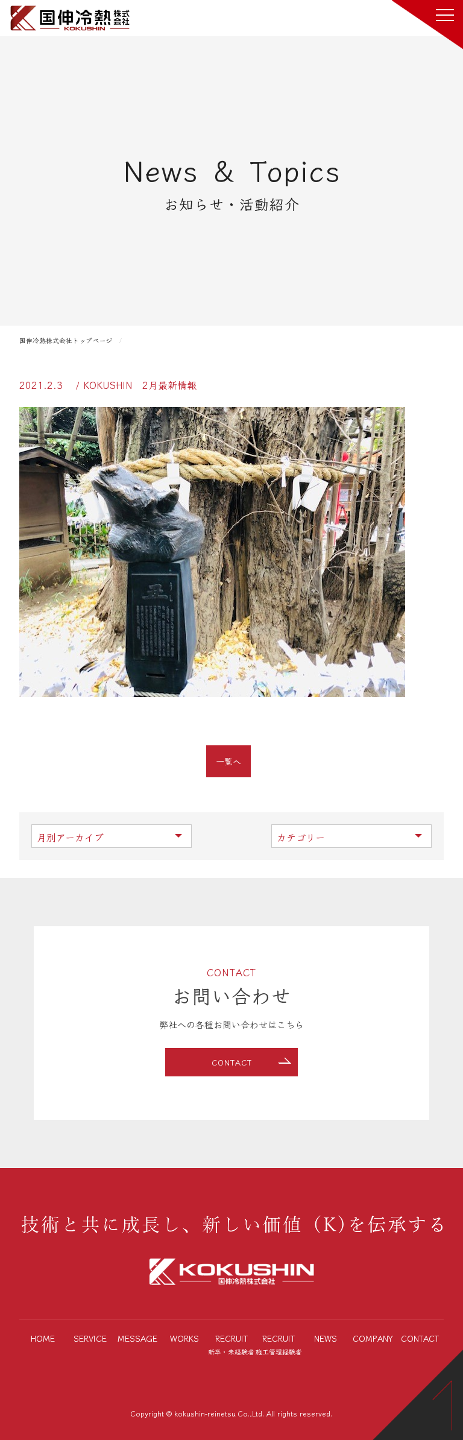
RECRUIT (231, 1344)
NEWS (325, 1338)
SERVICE (90, 1338)
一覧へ (228, 761)
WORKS (184, 1338)
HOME (43, 1338)
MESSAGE (137, 1338)
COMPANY (373, 1338)
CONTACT (232, 1062)
